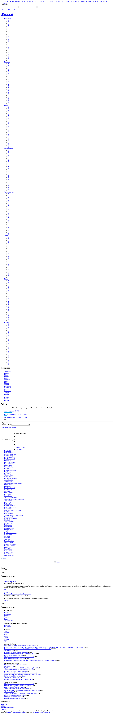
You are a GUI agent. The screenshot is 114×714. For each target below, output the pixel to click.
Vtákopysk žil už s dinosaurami (13, 696)
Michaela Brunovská (10, 454)
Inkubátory (7, 625)
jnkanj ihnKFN (8, 484)
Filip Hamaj (7, 472)
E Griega (6, 468)
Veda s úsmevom (9, 192)
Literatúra (7, 62)
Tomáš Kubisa (8, 496)
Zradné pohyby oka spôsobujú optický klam (16, 688)
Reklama (6, 400)
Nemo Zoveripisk (9, 555)
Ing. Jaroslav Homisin (10, 478)
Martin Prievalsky (9, 523)
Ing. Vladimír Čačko (10, 457)
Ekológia (6, 376)
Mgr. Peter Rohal (9, 528)
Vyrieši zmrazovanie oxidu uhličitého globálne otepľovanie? (21, 668)
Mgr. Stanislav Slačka (10, 533)
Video (6, 235)
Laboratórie (7, 626)
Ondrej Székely (8, 542)
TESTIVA (4, 3)
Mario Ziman (8, 554)
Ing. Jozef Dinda (9, 464)
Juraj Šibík (7, 531)
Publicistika (7, 18)
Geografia (7, 379)
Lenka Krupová (8, 494)
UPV (5, 641)
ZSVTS (6, 639)
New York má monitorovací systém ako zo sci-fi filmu (19, 645)
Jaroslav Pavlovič (9, 521)
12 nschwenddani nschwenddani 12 (14, 515)
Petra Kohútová (8, 492)
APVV (6, 638)
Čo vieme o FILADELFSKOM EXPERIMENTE (18, 679)
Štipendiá (7, 617)
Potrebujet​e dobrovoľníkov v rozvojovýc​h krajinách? (19, 653)
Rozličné (6, 394)
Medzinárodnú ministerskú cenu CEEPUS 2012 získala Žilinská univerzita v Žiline (27, 649)
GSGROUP (24, 1)
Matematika (7, 387)
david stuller (7, 539)
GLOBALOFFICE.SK (57, 1)
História (6, 383)
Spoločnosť (7, 391)
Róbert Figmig (8, 467)
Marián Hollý (8, 476)
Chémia (6, 384)
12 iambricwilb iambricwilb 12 (13, 483)
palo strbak (7, 537)
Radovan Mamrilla (9, 505)
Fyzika (6, 378)
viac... (6, 589)
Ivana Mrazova (8, 513)
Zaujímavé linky (8, 620)
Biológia (6, 373)
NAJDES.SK (33, 1)
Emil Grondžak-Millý (10, 470)
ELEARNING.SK (6, 1)
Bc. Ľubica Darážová (10, 462)
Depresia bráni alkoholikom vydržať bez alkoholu (18, 685)
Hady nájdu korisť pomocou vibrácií (14, 687)
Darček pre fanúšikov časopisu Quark (15, 676)
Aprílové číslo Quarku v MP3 (12, 677)
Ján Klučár (7, 491)
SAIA (6, 634)
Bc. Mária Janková (9, 488)
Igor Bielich (7, 451)
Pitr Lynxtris (7, 502)
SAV (5, 631)
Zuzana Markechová (10, 507)
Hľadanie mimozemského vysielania (14, 658)
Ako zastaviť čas (9, 650)
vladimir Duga (8, 465)
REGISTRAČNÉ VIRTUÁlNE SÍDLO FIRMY (78, 1)
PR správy (7, 322)
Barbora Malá (8, 504)
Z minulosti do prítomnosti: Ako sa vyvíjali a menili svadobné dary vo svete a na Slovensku (30, 660)
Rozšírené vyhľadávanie (9, 427)
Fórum (6, 279)
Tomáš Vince (8, 549)
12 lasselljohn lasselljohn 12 (12, 497)
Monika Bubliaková (9, 455)
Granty (6, 619)
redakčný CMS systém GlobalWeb (16, 712)
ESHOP (105, 1)
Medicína (7, 389)
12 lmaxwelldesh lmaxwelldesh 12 (14, 499)
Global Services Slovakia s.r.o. (41, 712)
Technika (6, 392)
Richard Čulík (8, 460)
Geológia (6, 381)
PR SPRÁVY (16, 1)
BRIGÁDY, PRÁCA (43, 1)
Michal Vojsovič (8, 550)
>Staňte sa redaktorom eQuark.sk (10, 10)
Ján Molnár (7, 512)
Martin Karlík (8, 489)
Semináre (7, 615)
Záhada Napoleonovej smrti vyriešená (15, 695)
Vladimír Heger (8, 475)
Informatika (7, 386)
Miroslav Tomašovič (10, 544)
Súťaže (6, 399)
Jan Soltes (7, 536)
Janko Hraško (8, 481)
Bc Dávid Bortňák (9, 452)
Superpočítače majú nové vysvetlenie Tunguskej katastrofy (20, 673)
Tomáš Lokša (8, 500)
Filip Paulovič (8, 520)
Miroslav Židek (8, 552)
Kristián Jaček (8, 486)
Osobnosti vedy (8, 148)
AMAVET (7, 636)
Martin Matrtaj (8, 509)
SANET (6, 633)
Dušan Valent (8, 547)
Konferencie (7, 614)
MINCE (95, 1)
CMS (100, 1)
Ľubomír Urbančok (9, 545)
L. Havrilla (7, 473)
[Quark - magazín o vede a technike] (57, 562)
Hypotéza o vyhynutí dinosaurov (13, 655)
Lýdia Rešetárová (9, 526)
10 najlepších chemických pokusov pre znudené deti (19, 657)
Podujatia (7, 612)
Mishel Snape (8, 534)
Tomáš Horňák (8, 480)
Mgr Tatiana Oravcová (10, 518)
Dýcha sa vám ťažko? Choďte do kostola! (16, 652)
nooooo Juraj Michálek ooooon (13, 510)
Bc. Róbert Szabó (9, 541)
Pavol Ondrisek (8, 517)
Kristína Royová (9, 529)
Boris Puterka (8, 525)
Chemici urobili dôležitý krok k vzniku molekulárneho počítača (22, 674)
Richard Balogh (20, 447)
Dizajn (6, 375)
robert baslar (19, 449)
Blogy (6, 105)
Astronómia (7, 371)
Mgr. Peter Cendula (9, 459)
